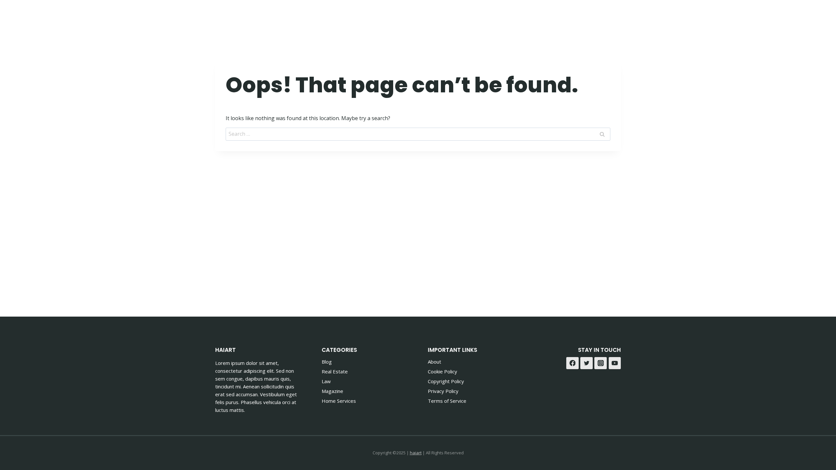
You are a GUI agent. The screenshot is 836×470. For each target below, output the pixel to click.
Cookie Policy (442, 371)
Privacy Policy (443, 391)
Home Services (339, 401)
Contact (564, 16)
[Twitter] (586, 363)
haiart (416, 453)
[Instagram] (613, 16)
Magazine (332, 391)
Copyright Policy (446, 381)
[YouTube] (615, 363)
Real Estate (335, 371)
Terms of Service (447, 401)
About (434, 361)
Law (326, 381)
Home (431, 16)
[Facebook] (597, 16)
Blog (327, 361)
